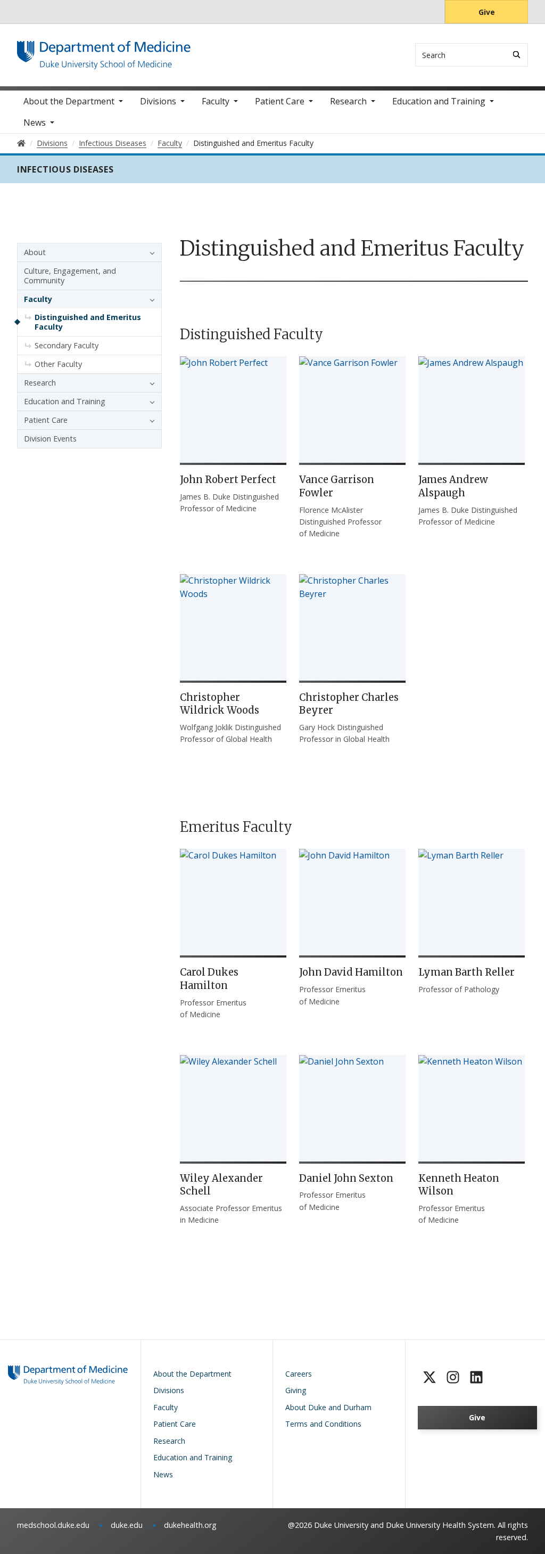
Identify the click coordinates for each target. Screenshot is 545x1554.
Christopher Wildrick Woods (219, 704)
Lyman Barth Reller (466, 972)
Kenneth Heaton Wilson (458, 1185)
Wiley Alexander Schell (221, 1185)
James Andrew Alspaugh (453, 486)
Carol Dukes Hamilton (209, 979)
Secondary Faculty (66, 345)
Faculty (215, 101)
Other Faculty (58, 364)
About (35, 252)
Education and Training (438, 101)
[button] (149, 252)
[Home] (104, 51)
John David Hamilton (351, 972)
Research (348, 101)
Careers (298, 1374)
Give (486, 12)
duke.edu (127, 1525)
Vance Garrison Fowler (336, 486)
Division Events (50, 439)
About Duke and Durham (328, 1407)
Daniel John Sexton (346, 1178)
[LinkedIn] (476, 1377)
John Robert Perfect (228, 479)
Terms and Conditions (323, 1424)
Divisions (158, 101)
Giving (295, 1390)
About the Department (68, 101)
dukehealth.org (190, 1525)
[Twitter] (429, 1377)
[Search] (516, 54)
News (34, 122)
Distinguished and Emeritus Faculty (88, 322)
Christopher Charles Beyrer (349, 704)
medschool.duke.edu (53, 1525)
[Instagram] (453, 1377)
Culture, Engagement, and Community (70, 275)
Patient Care (279, 101)
